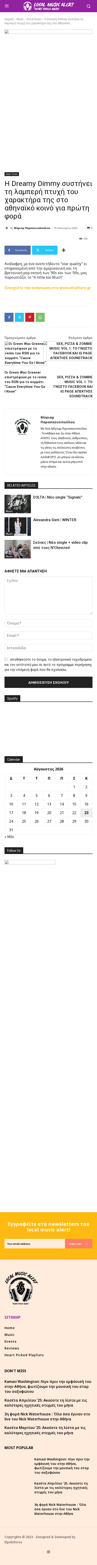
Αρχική (9, 19)
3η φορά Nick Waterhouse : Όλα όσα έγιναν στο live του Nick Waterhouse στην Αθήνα (47, 1416)
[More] (63, 250)
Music (20, 19)
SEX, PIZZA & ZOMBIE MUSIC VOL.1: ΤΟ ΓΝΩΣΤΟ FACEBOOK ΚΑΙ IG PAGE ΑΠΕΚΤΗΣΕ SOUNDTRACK (72, 386)
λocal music (34, 19)
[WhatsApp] (40, 317)
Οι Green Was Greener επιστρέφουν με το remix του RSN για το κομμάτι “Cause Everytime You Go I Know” (25, 381)
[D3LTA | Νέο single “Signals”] (18, 504)
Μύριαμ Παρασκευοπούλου (32, 228)
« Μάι (9, 836)
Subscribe (75, 1243)
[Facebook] (9, 317)
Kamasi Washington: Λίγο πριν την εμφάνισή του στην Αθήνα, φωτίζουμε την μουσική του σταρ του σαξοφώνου (48, 1386)
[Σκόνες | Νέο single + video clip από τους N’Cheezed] (18, 549)
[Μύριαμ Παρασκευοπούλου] (7, 228)
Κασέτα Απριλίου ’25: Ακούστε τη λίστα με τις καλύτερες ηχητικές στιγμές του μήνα (46, 1403)
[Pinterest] (29, 317)
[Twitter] (19, 317)
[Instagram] (48, 1552)
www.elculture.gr (75, 287)
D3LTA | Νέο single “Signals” (57, 497)
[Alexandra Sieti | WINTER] (18, 526)
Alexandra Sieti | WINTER (54, 520)
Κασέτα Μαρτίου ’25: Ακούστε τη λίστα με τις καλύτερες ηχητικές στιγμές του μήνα (45, 1430)
